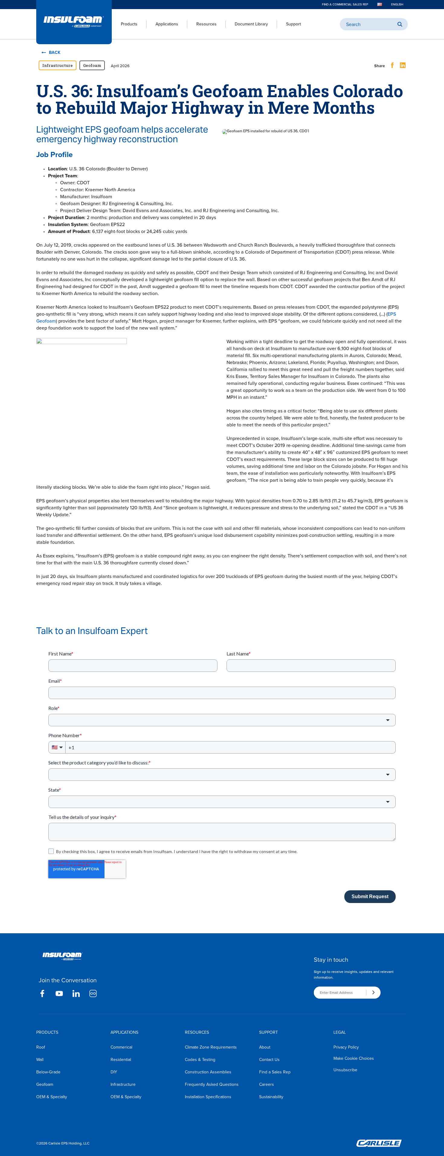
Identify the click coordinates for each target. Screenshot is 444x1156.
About (264, 1047)
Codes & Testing (200, 1059)
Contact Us (269, 1059)
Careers (266, 1084)
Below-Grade (48, 1072)
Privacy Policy (346, 1047)
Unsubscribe (345, 1070)
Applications (167, 24)
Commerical (121, 1047)
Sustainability (271, 1097)
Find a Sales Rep (275, 1072)
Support (293, 24)
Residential (121, 1059)
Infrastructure (123, 1084)
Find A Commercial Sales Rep (345, 4)
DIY (114, 1072)
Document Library (251, 24)
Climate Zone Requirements (211, 1047)
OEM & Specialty (51, 1097)
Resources (206, 24)
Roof (40, 1047)
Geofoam (44, 1084)
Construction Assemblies (208, 1072)
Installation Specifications (208, 1097)
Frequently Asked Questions (212, 1084)
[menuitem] (124, 24)
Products (129, 24)
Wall (39, 1059)
